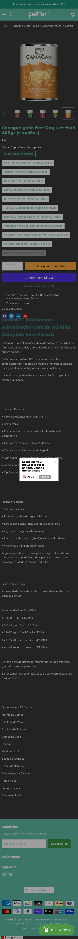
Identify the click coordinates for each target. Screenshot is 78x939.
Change (45, 476)
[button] (30, 476)
